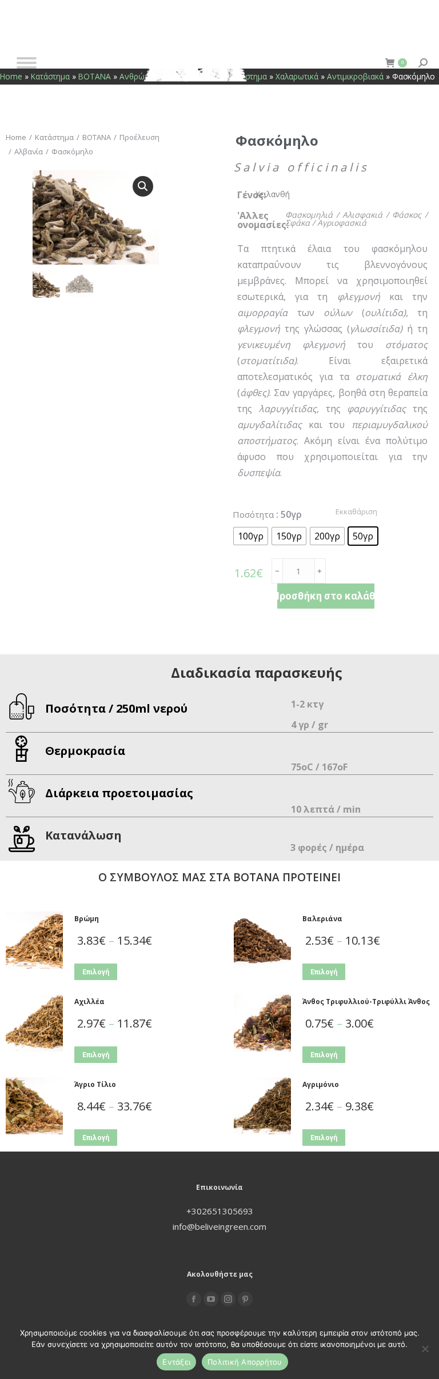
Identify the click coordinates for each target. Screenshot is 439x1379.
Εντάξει (176, 1361)
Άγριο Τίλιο (95, 1084)
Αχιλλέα (89, 1001)
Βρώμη (86, 919)
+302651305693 (219, 1211)
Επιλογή (95, 972)
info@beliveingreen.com (219, 1226)
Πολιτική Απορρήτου (244, 1361)
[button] (143, 186)
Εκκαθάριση (356, 511)
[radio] (251, 536)
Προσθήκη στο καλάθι (325, 596)
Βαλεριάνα (322, 919)
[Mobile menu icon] (26, 62)
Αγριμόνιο (320, 1084)
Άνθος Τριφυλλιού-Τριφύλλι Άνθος (366, 1001)
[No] (424, 1348)
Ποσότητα (253, 514)
